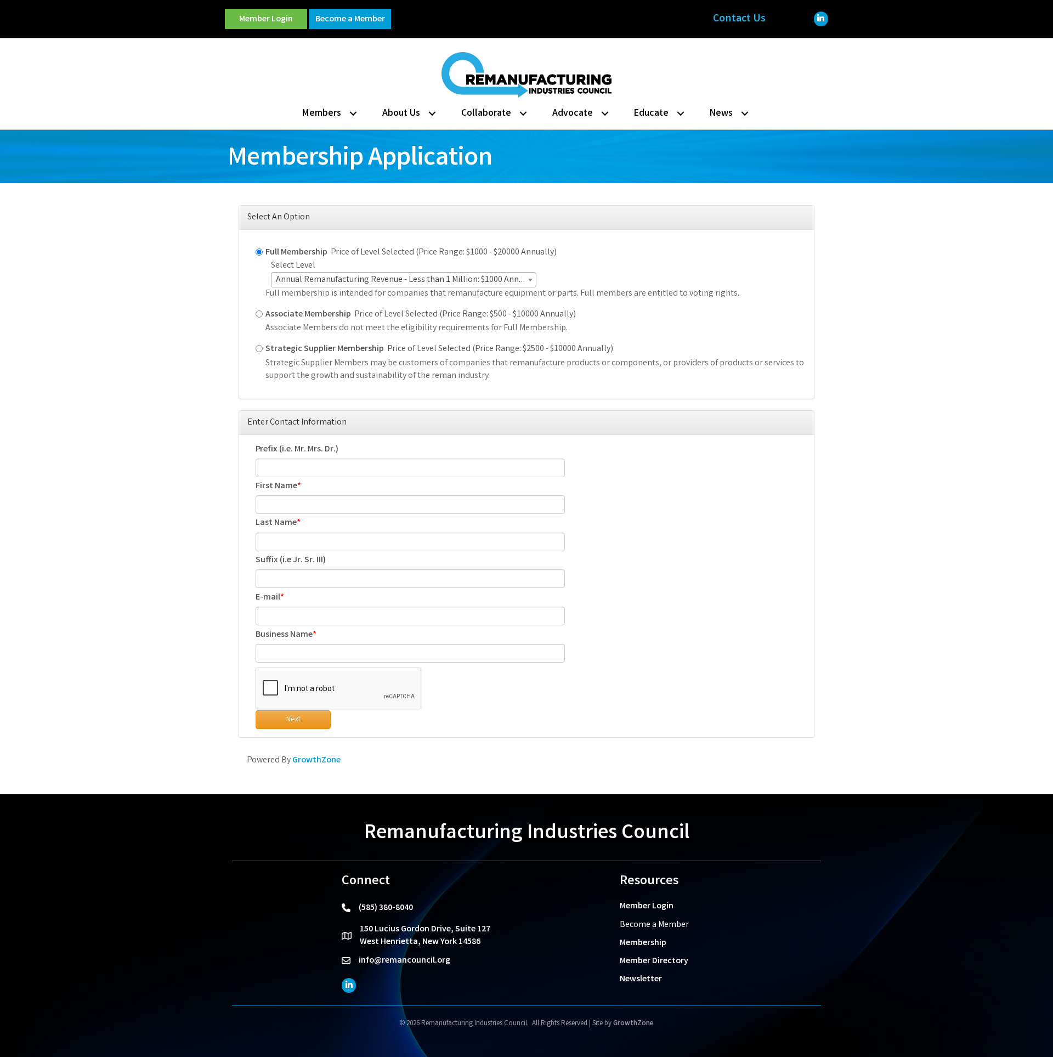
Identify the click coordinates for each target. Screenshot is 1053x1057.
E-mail (268, 597)
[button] (266, 19)
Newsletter (641, 979)
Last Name (276, 523)
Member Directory (654, 961)
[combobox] (403, 279)
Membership (643, 943)
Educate (651, 113)
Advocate (572, 113)
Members (321, 113)
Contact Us (739, 19)
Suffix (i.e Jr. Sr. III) (291, 560)
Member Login (646, 906)
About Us (401, 113)
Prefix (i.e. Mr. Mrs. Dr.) (297, 449)
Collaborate (486, 113)
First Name (276, 486)
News (721, 113)
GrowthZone (316, 760)
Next (293, 719)
